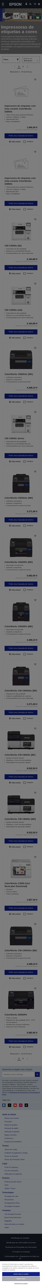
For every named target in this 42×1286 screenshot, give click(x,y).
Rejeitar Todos (21, 1278)
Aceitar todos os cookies (21, 1274)
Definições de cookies (21, 1283)
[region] (21, 1273)
